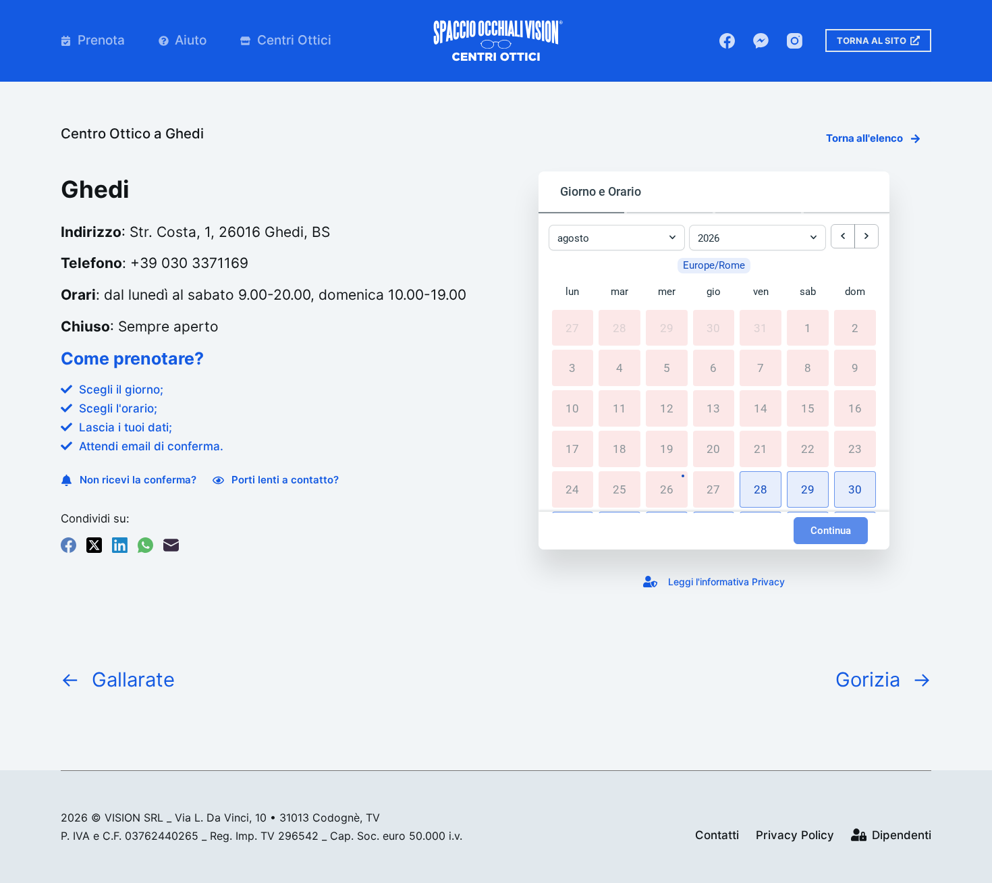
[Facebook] (727, 41)
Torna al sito (871, 40)
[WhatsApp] (145, 545)
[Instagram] (794, 41)
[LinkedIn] (120, 545)
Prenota (101, 40)
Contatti (717, 835)
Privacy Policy (795, 835)
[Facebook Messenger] (761, 41)
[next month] (866, 236)
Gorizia (867, 679)
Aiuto (190, 40)
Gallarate (133, 679)
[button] (760, 489)
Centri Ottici (294, 40)
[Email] (171, 545)
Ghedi (184, 133)
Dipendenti (901, 835)
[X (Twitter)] (94, 545)
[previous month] (843, 236)
